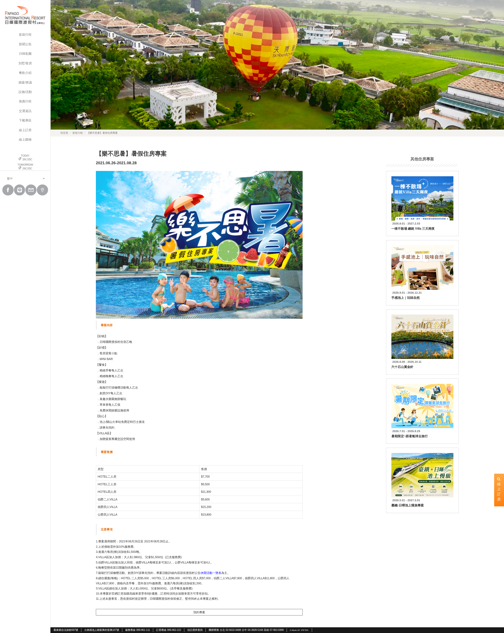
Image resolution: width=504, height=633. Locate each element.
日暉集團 (25, 53)
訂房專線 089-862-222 (168, 629)
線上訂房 (25, 130)
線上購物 (25, 139)
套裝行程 (25, 34)
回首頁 (64, 132)
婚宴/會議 (25, 82)
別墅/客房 (25, 63)
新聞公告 (25, 44)
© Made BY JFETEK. (299, 630)
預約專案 (199, 612)
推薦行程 (25, 101)
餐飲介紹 (25, 72)
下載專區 (25, 120)
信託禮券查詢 (195, 629)
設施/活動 (25, 92)
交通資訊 (25, 111)
